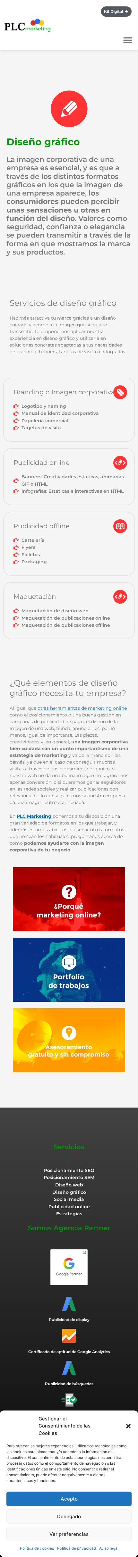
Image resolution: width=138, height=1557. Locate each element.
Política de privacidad (76, 1548)
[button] (128, 1426)
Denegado (69, 1516)
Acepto (69, 1499)
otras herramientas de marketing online (82, 708)
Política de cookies (37, 1548)
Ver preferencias (69, 1534)
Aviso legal (108, 1548)
